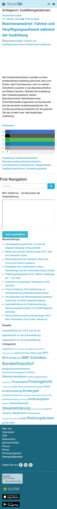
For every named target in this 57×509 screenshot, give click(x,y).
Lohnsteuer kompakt (39, 395)
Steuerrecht (19, 413)
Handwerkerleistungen (33, 387)
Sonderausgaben (38, 399)
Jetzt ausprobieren (15, 234)
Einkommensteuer (14, 376)
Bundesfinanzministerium (16, 368)
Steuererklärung (16, 408)
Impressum (8, 432)
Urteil (23, 418)
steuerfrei (48, 409)
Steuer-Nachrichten (12, 15)
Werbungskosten (40, 418)
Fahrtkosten (6, 382)
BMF (19, 358)
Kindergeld (31, 391)
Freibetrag (6, 387)
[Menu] (4, 4)
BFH (45, 352)
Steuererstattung (37, 409)
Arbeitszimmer (7, 353)
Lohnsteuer (26, 395)
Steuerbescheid (19, 403)
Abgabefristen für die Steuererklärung (21, 335)
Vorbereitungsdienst (36, 168)
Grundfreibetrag (16, 387)
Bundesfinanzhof (18, 363)
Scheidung (23, 399)
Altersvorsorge (18, 349)
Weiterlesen (9, 125)
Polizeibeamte (26, 165)
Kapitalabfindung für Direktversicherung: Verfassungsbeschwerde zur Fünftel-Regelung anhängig (28, 308)
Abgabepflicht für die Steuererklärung (21, 340)
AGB (4, 435)
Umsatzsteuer (33, 413)
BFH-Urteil (9, 358)
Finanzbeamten (10, 165)
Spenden (5, 403)
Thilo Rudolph (32, 19)
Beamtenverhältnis (31, 161)
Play (50, 395)
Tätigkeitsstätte (43, 165)
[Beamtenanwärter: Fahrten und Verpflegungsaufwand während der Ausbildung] (28, 57)
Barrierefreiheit (10, 442)
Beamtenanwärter (11, 161)
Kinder (46, 386)
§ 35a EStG (8, 422)
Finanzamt (20, 382)
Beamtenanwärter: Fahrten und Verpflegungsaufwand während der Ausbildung (28, 29)
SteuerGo (7, 413)
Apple (30, 349)
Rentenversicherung (10, 399)
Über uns (7, 428)
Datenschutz (8, 439)
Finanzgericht (40, 381)
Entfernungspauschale (37, 377)
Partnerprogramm (11, 453)
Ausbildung (8, 158)
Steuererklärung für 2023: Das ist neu (21, 330)
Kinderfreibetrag (12, 391)
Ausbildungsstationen (26, 158)
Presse (6, 446)
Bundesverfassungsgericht (14, 372)
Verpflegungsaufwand (13, 168)
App (26, 349)
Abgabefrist (7, 349)
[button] (7, 131)
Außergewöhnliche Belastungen (28, 353)
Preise (5, 449)
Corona (31, 372)
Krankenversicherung (11, 395)
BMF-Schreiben (34, 357)
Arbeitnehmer (39, 349)
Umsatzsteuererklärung (10, 419)
